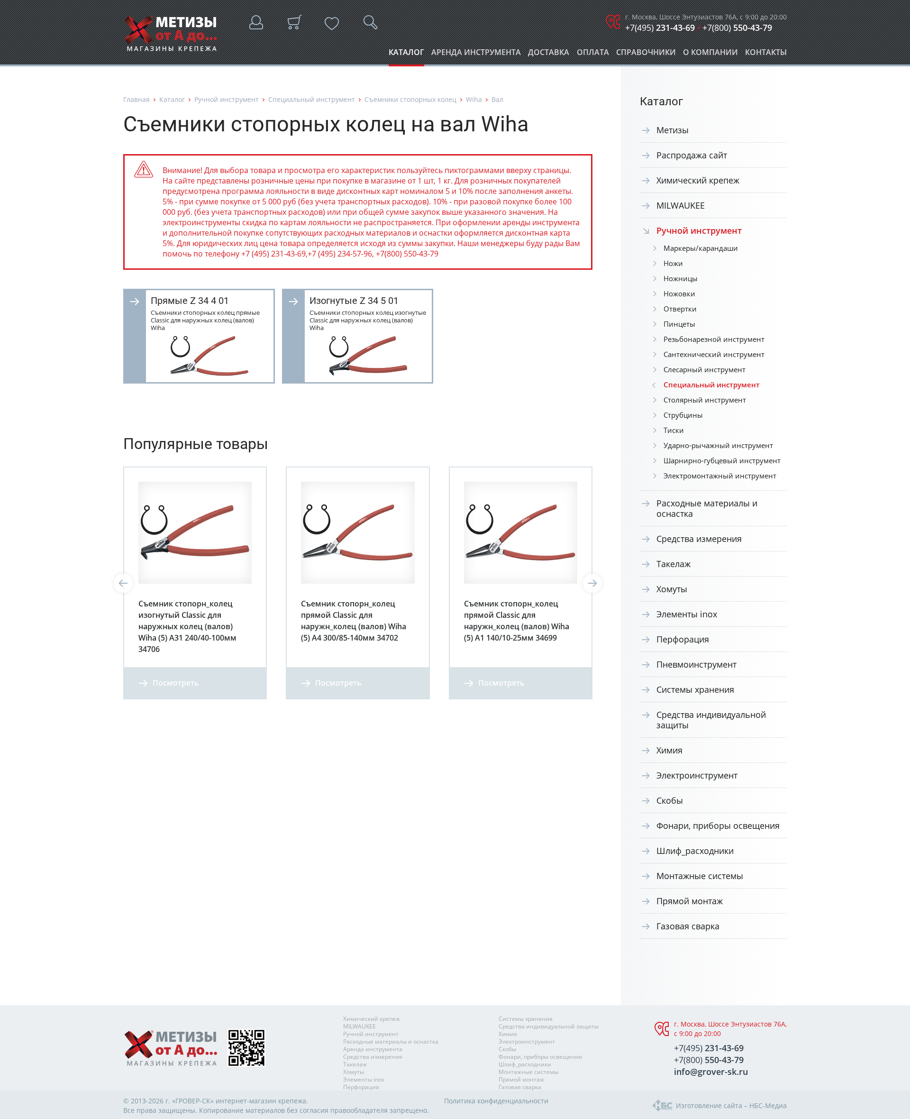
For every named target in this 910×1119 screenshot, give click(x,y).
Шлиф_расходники (695, 850)
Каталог (406, 54)
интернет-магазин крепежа (261, 1100)
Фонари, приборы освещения (718, 825)
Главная (136, 99)
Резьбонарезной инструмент (714, 339)
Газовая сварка (687, 926)
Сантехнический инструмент (714, 354)
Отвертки (680, 308)
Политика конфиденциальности (496, 1100)
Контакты (766, 54)
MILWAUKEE (680, 205)
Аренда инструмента (476, 54)
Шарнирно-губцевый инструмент (722, 460)
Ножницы (681, 278)
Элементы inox (686, 614)
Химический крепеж (697, 180)
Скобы (669, 800)
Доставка (548, 54)
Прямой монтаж (689, 901)
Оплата (593, 54)
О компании (710, 54)
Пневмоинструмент (696, 664)
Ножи (673, 263)
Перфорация (682, 639)
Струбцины (683, 415)
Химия (669, 750)
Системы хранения (695, 689)
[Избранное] (331, 23)
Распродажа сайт (691, 155)
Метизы (672, 130)
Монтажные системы (699, 876)
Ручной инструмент (226, 99)
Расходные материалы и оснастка (706, 508)
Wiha (474, 99)
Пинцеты (679, 324)
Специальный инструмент (311, 99)
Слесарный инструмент (705, 369)
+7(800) (737, 27)
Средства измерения (699, 538)
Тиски (674, 430)
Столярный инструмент (705, 399)
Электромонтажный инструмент (720, 475)
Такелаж (673, 564)
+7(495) (660, 27)
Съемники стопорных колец (410, 99)
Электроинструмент (696, 775)
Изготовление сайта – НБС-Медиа (731, 1105)
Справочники (646, 54)
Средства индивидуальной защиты (711, 719)
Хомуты (671, 589)
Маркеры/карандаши (701, 248)
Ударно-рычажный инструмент (718, 445)
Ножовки (679, 293)
